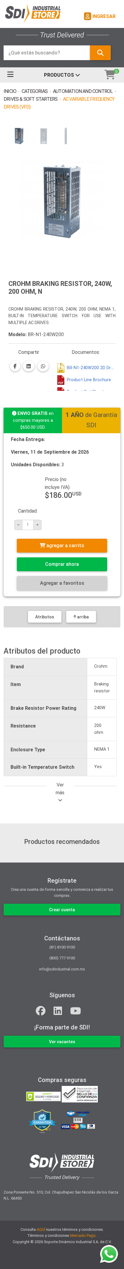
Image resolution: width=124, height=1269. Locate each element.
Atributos (44, 617)
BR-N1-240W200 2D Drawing (94, 367)
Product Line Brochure (89, 379)
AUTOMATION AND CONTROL (83, 91)
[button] (19, 135)
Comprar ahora (62, 564)
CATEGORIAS (35, 91)
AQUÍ (41, 1229)
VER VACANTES (62, 1041)
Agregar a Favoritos (62, 583)
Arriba (82, 617)
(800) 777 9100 (62, 958)
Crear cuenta (62, 909)
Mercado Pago (83, 1235)
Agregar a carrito (64, 545)
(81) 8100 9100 (62, 947)
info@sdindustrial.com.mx (62, 969)
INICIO (10, 91)
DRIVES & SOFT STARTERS (30, 99)
